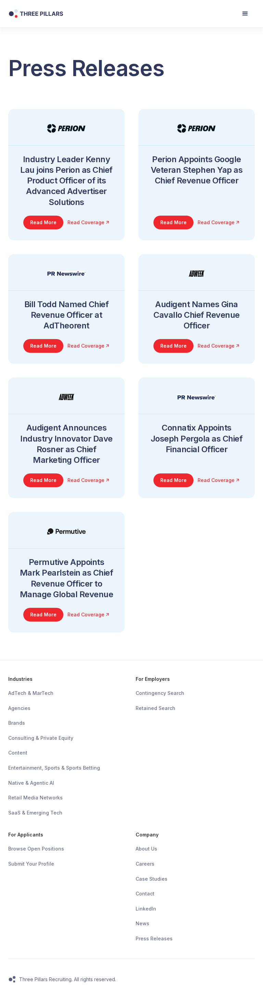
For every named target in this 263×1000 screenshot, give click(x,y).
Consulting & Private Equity (40, 738)
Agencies (19, 708)
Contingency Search (160, 693)
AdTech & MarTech (30, 693)
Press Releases (154, 938)
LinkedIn (146, 909)
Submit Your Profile (31, 864)
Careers (145, 864)
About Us (146, 849)
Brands (16, 723)
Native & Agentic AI (31, 783)
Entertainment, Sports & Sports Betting (54, 768)
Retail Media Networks (35, 797)
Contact (145, 893)
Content (17, 753)
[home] (68, 13)
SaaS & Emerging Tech (35, 813)
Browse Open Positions (36, 849)
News (142, 923)
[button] (245, 13)
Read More (43, 222)
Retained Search (155, 708)
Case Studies (151, 879)
